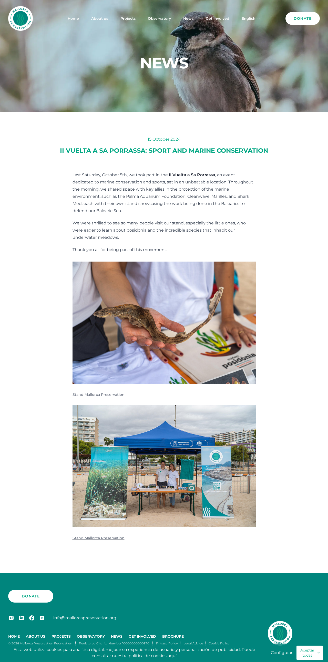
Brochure (173, 636)
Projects (128, 18)
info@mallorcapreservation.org (84, 617)
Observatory (159, 18)
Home (73, 18)
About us (99, 18)
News (188, 18)
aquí (172, 655)
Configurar (281, 652)
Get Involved (217, 18)
